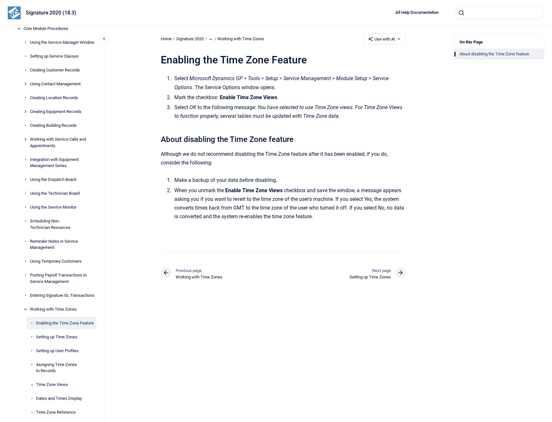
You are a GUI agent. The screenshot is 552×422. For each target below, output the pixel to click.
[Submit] (461, 13)
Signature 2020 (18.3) (51, 13)
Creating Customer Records (55, 70)
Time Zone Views (52, 384)
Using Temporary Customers (56, 261)
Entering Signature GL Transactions (62, 295)
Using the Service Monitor (53, 207)
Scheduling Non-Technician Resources (50, 224)
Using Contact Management (55, 83)
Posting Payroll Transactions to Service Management (58, 278)
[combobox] (499, 13)
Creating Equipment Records (56, 111)
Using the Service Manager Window (62, 42)
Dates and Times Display (59, 398)
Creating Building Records (53, 125)
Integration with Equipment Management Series (54, 162)
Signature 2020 (190, 38)
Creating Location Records (54, 97)
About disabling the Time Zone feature (494, 54)
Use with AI (384, 39)
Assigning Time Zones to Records (56, 367)
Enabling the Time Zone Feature (65, 323)
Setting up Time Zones (56, 336)
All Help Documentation (417, 12)
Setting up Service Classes (54, 56)
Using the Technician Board (55, 193)
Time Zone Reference (56, 412)
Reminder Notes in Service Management (54, 244)
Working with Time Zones (53, 309)
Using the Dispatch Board (53, 179)
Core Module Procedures (46, 28)
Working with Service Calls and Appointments (58, 142)
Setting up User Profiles (57, 350)
